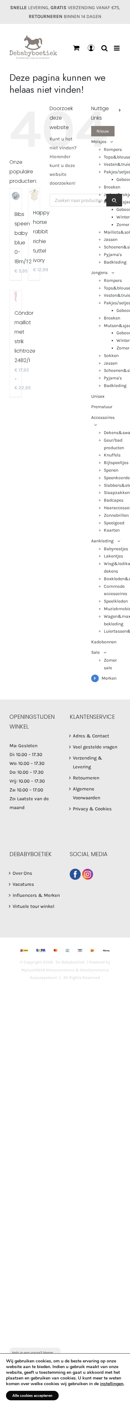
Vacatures (23, 884)
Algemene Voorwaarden (86, 793)
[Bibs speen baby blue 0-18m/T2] (15, 195)
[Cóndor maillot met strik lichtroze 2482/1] (15, 296)
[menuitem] (106, 131)
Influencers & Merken (36, 895)
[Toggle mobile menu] (117, 48)
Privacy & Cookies (92, 809)
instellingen (111, 1384)
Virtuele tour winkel (33, 906)
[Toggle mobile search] (104, 48)
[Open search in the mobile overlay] (86, 200)
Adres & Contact (91, 736)
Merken (109, 678)
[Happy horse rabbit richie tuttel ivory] (34, 195)
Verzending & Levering (87, 762)
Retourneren (86, 778)
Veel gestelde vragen (95, 747)
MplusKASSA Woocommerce (47, 970)
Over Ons (22, 873)
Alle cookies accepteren (32, 1395)
